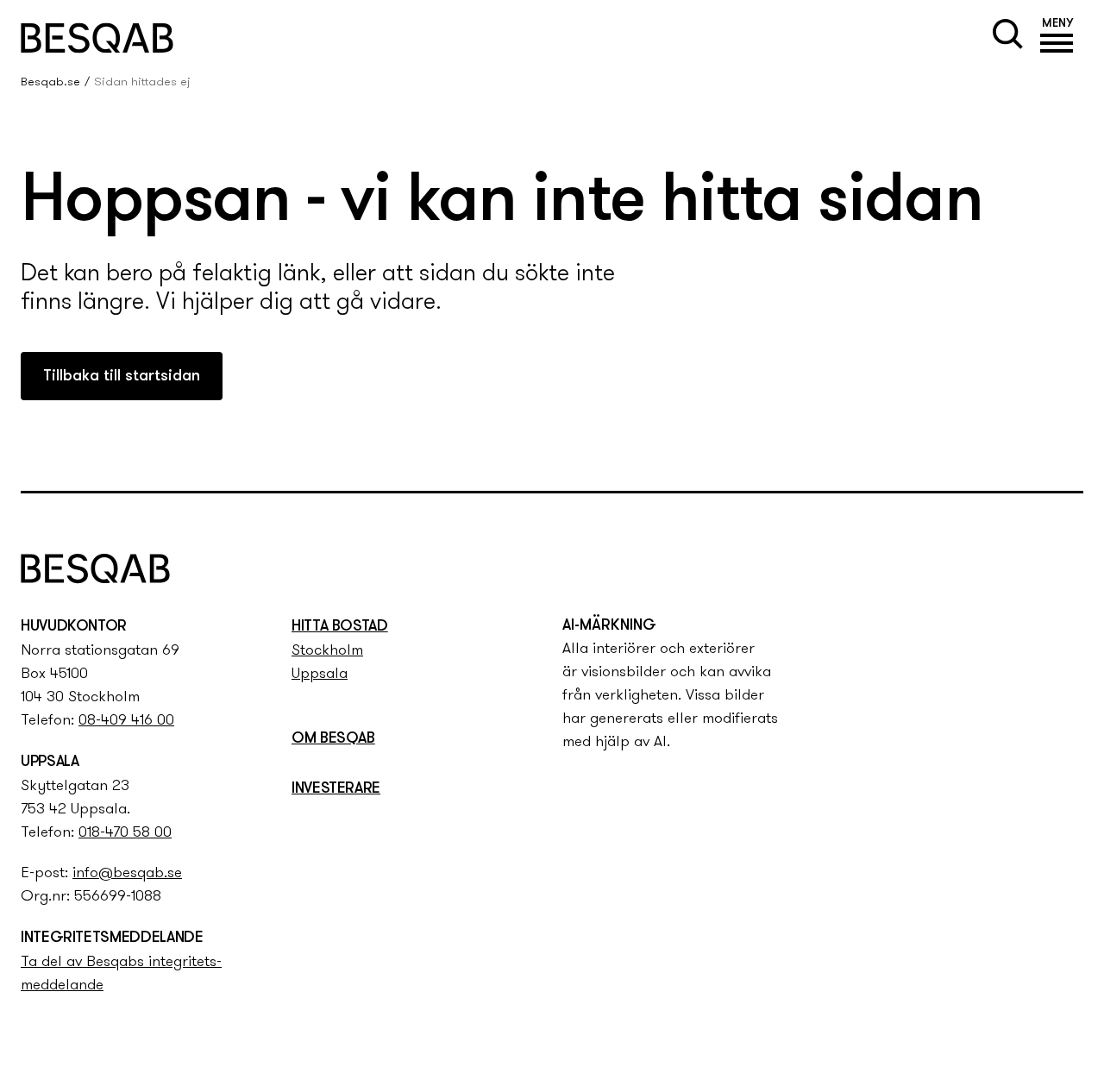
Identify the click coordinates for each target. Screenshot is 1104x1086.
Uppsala (320, 674)
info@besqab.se (127, 874)
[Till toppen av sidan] (1071, 445)
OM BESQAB (333, 739)
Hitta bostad (340, 627)
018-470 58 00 (125, 833)
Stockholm (327, 651)
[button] (1057, 38)
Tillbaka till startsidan (121, 377)
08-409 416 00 (126, 721)
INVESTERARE (336, 789)
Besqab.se (50, 82)
